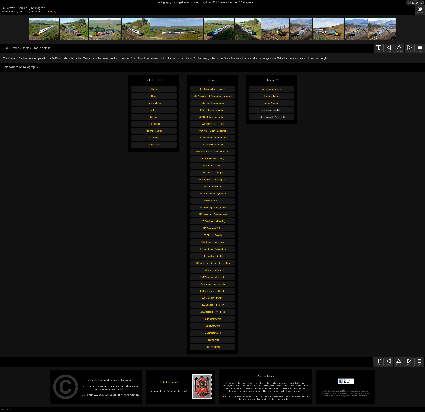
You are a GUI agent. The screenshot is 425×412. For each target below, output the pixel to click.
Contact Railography (169, 382)
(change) (52, 11)
